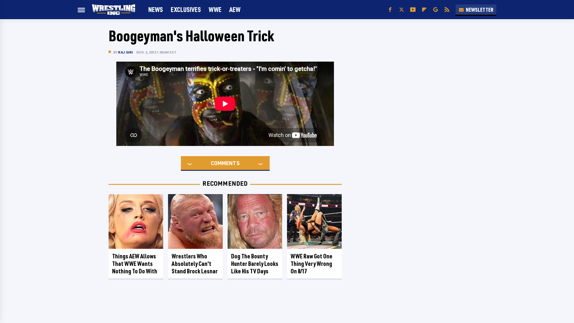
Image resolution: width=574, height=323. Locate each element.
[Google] (435, 9)
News (155, 9)
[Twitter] (401, 9)
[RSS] (447, 9)
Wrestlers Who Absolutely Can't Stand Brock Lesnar (195, 263)
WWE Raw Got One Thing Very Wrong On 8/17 (311, 263)
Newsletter (479, 9)
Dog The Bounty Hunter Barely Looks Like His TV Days (254, 263)
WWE (215, 9)
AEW (234, 9)
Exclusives (186, 9)
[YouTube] (413, 9)
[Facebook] (390, 9)
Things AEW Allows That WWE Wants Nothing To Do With (134, 263)
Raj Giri (125, 52)
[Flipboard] (424, 9)
